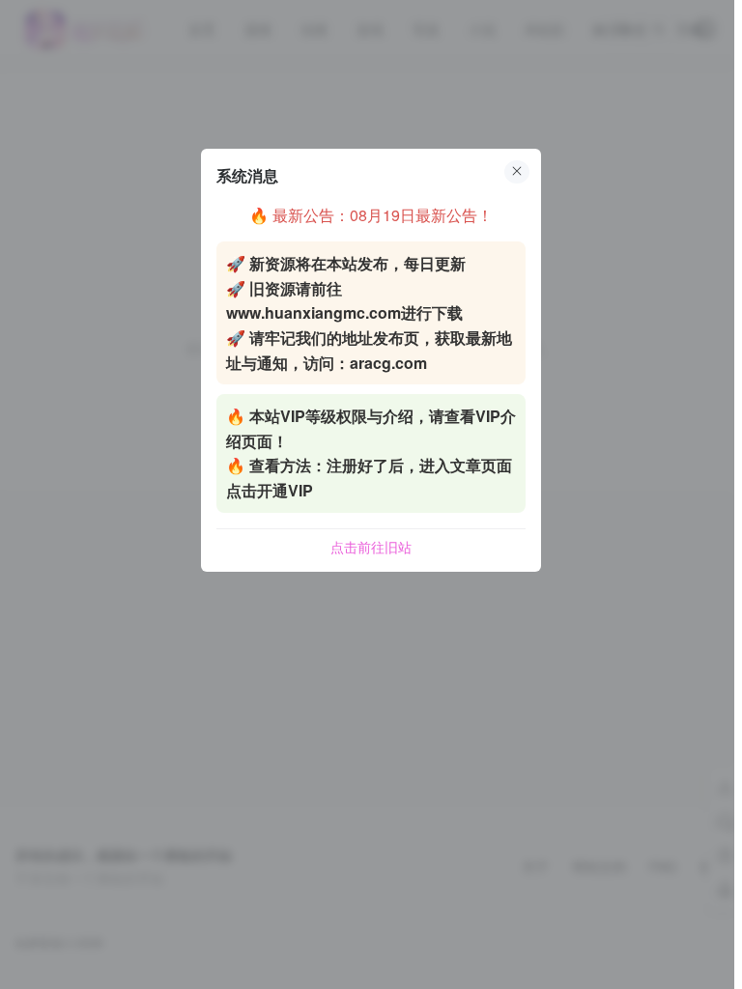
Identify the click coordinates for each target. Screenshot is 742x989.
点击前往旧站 (371, 546)
